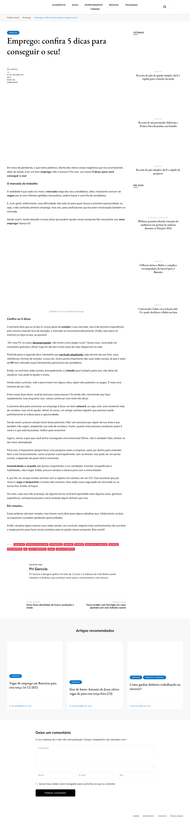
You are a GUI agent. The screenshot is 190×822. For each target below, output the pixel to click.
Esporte (158, 261)
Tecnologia (131, 5)
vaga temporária (37, 549)
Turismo (95, 9)
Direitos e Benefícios (158, 217)
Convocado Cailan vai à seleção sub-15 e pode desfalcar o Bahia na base (158, 310)
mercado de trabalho (96, 544)
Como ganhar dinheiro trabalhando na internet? (155, 686)
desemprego (56, 544)
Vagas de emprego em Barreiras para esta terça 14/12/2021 (32, 685)
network (113, 544)
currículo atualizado (71, 354)
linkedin (79, 544)
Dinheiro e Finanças (154, 677)
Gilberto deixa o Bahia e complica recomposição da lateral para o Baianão (158, 268)
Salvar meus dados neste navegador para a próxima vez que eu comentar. (77, 783)
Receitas (114, 5)
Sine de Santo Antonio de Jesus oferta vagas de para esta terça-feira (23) (94, 691)
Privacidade (176, 816)
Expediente (148, 816)
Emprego (13, 32)
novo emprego (14, 549)
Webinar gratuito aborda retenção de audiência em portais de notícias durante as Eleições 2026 (158, 224)
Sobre (136, 816)
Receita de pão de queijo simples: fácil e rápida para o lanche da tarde (158, 77)
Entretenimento (94, 5)
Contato (162, 816)
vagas (51, 549)
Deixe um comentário (16, 81)
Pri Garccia (12, 69)
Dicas (75, 5)
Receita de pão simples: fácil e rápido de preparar (158, 171)
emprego (68, 544)
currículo (19, 544)
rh (25, 549)
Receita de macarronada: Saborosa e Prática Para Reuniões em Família (158, 124)
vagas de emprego (65, 549)
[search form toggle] (164, 6)
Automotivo (58, 5)
